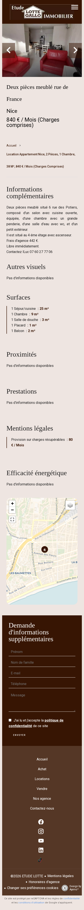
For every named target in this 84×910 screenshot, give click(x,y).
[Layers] (70, 505)
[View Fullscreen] (12, 519)
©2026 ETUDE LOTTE (27, 876)
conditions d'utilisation (31, 902)
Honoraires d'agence (44, 882)
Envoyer (19, 735)
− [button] (12, 510)
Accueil (11, 145)
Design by (75, 888)
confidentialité (71, 898)
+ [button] (12, 503)
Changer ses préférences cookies (32, 888)
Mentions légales (60, 876)
